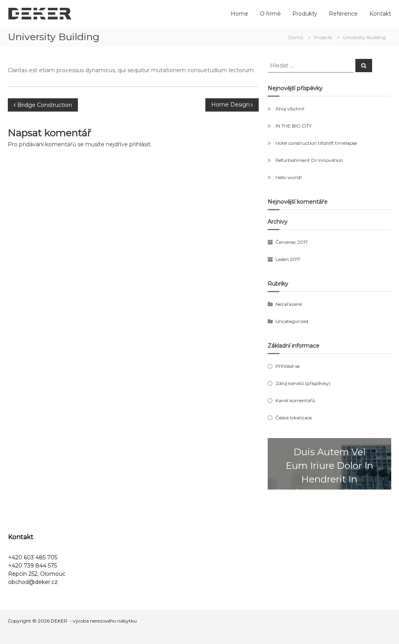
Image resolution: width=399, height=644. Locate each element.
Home (239, 13)
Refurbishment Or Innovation (309, 160)
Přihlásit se (287, 366)
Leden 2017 (287, 259)
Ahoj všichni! (289, 109)
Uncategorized (291, 321)
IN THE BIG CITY (293, 126)
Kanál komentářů (295, 400)
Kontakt (380, 13)
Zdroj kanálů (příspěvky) (302, 383)
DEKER (59, 621)
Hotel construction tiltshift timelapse (316, 143)
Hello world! (288, 177)
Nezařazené (288, 304)
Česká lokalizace (293, 417)
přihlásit (139, 144)
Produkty (304, 13)
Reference (343, 13)
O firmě (270, 13)
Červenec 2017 (291, 242)
